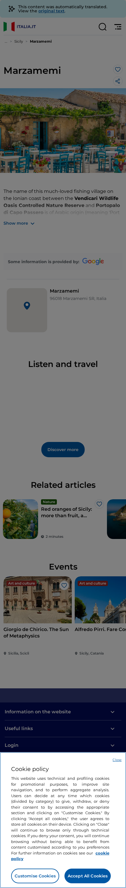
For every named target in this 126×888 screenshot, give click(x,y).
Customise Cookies (35, 876)
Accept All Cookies (88, 876)
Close (117, 760)
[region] (63, 820)
